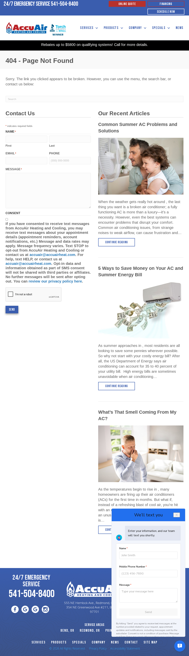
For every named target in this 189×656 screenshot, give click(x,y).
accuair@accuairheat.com (52, 255)
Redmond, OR (90, 630)
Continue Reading (120, 242)
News (179, 28)
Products (111, 28)
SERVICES (39, 642)
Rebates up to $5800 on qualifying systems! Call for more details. (94, 45)
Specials (159, 28)
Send (12, 309)
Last (52, 145)
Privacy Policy (97, 648)
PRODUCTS (59, 642)
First (8, 145)
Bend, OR (67, 630)
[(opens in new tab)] (58, 29)
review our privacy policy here (55, 281)
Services (87, 28)
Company (135, 28)
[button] (97, 28)
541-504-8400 (64, 4)
